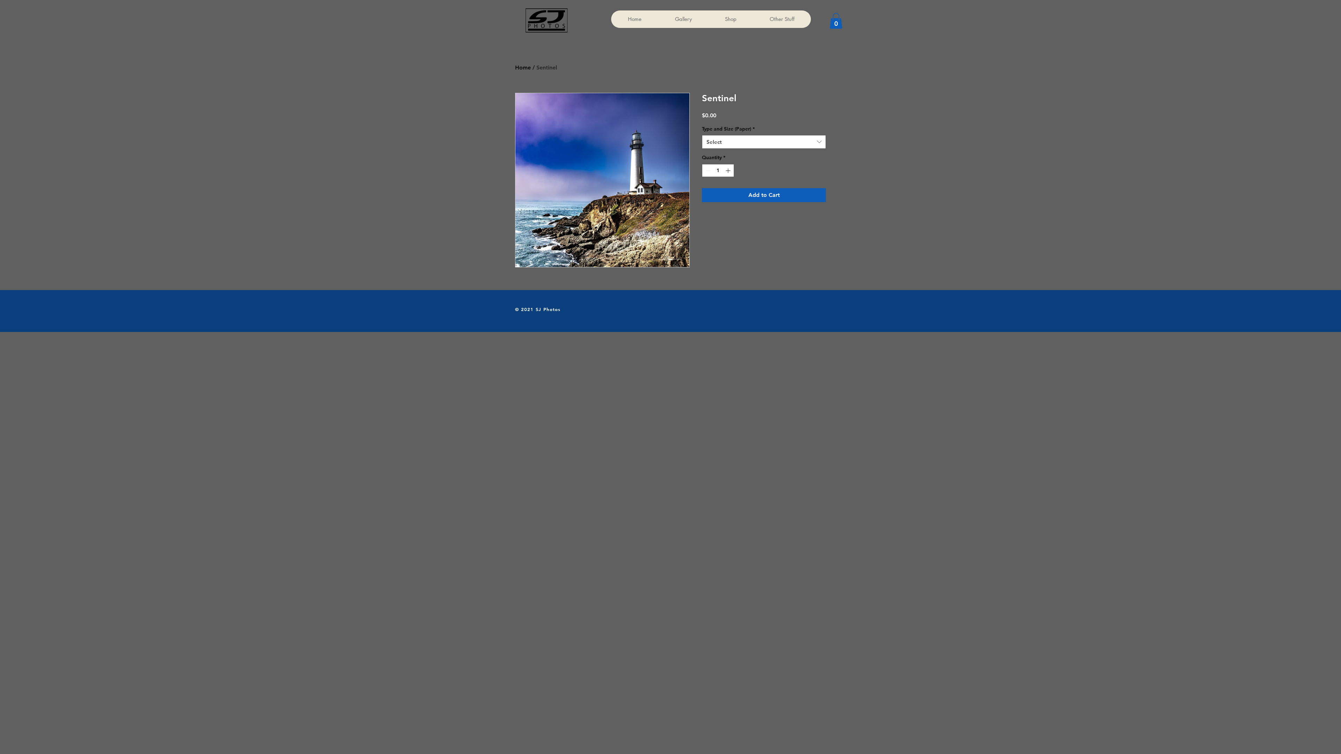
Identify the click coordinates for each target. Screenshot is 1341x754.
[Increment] (728, 170)
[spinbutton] (718, 170)
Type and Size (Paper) (728, 129)
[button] (836, 21)
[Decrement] (707, 170)
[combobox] (764, 142)
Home (523, 67)
